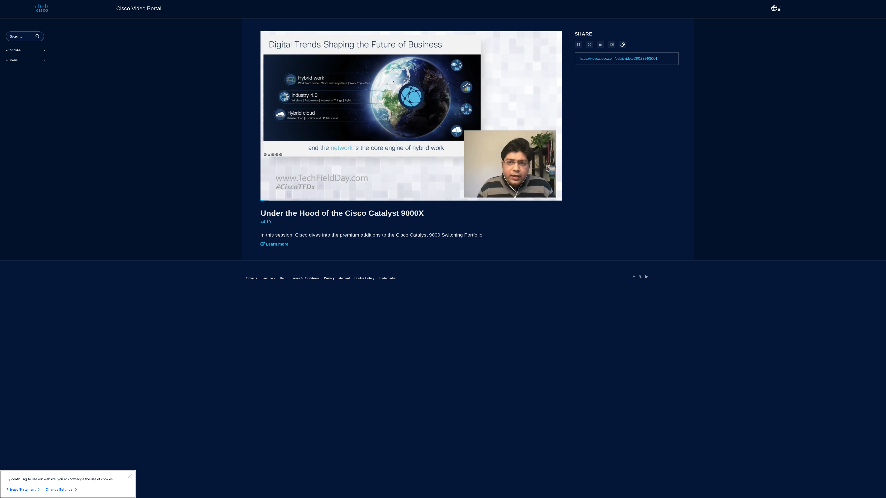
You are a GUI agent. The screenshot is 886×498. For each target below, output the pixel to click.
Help (283, 278)
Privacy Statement (337, 278)
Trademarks (387, 278)
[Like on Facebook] (635, 277)
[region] (68, 484)
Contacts (251, 278)
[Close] (129, 476)
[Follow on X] (641, 277)
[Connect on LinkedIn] (648, 277)
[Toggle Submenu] (44, 50)
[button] (37, 36)
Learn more (276, 244)
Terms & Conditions (305, 278)
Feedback (268, 278)
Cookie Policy (364, 278)
